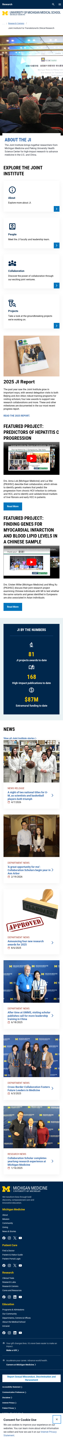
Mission (5, 1219)
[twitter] (14, 1238)
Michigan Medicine (13, 1209)
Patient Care (9, 1245)
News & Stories (9, 1231)
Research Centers (10, 1286)
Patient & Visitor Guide (12, 1255)
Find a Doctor (8, 1250)
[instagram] (9, 1238)
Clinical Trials (8, 1278)
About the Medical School (13, 1322)
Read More (13, 506)
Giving (5, 1227)
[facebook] (3, 1238)
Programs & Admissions (13, 1309)
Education (8, 1304)
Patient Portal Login (11, 1259)
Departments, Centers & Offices (16, 1318)
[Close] (57, 1419)
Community (7, 1223)
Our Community (9, 1314)
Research (8, 1272)
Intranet (6, 1326)
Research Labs (9, 1282)
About (5, 1215)
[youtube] (20, 1238)
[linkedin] (14, 1297)
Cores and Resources (12, 1290)
